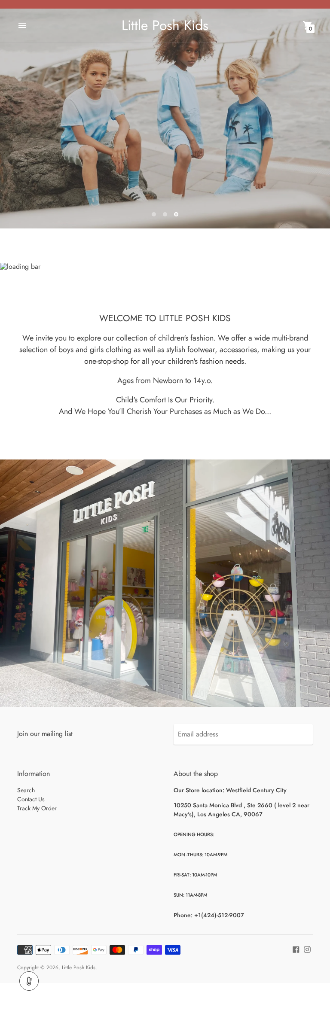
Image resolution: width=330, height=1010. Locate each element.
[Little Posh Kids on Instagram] (307, 949)
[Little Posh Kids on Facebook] (296, 949)
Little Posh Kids (78, 967)
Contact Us (31, 799)
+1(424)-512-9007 (219, 915)
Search (26, 790)
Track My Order (37, 808)
